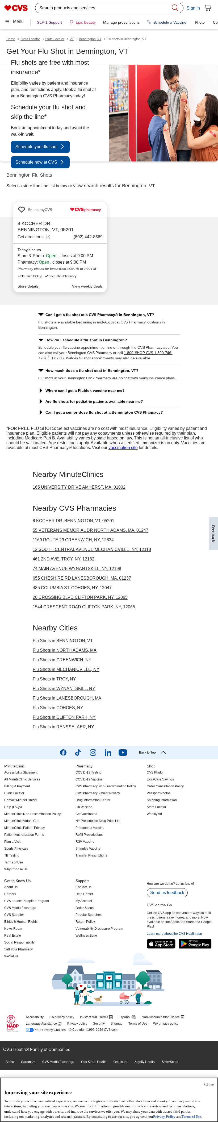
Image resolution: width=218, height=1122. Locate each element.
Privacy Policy (164, 1117)
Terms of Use (191, 1117)
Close (209, 1084)
